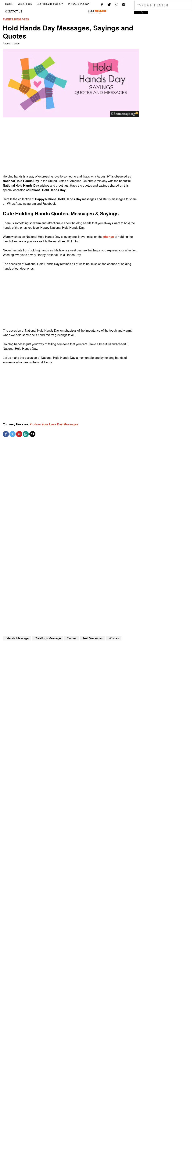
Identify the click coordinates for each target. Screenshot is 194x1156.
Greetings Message (48, 638)
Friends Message (17, 638)
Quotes (72, 638)
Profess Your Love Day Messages (54, 424)
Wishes (114, 638)
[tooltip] (102, 5)
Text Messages (93, 638)
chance (108, 236)
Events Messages (16, 19)
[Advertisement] (71, 147)
